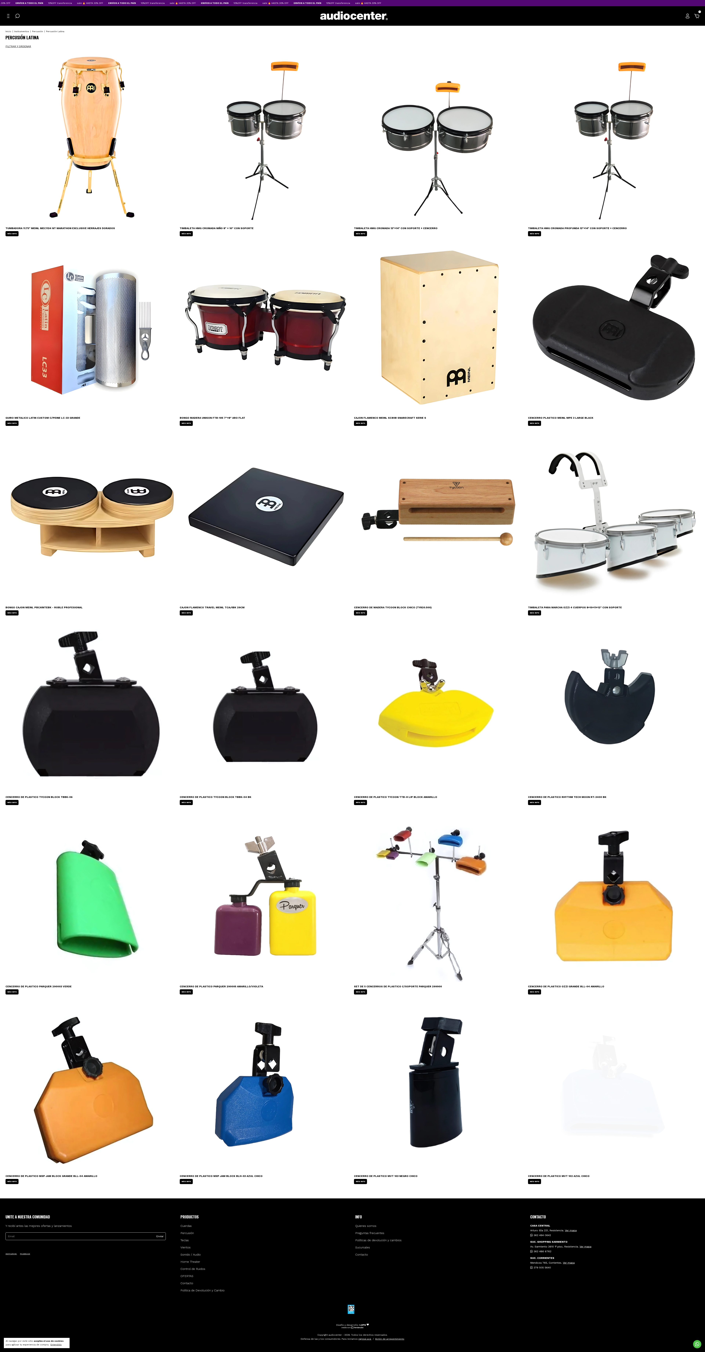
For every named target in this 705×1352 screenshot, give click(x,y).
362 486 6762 (542, 1251)
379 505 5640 (542, 1267)
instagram (11, 1254)
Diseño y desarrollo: (351, 1325)
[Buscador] (17, 16)
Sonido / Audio (190, 1254)
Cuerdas (186, 1226)
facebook (25, 1254)
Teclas (184, 1240)
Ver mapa (571, 1230)
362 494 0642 (542, 1235)
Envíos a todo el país (46, 3)
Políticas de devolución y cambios (378, 1240)
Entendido (56, 1344)
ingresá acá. (364, 1339)
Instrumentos (21, 31)
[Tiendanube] (352, 1327)
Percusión (37, 31)
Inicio (8, 31)
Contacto (186, 1283)
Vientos (185, 1247)
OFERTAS (186, 1276)
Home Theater (190, 1261)
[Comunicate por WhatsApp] (697, 1344)
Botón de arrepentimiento (389, 1339)
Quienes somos (365, 1226)
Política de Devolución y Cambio (202, 1290)
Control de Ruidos (192, 1269)
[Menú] (9, 16)
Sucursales (362, 1247)
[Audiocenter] (354, 19)
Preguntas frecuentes (369, 1233)
